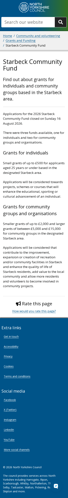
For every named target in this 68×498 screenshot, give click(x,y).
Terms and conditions (17, 376)
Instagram (10, 419)
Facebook (10, 400)
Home (7, 36)
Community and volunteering (38, 36)
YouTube (9, 439)
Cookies (9, 366)
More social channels (17, 449)
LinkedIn (9, 429)
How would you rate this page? (34, 311)
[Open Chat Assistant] (56, 486)
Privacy (8, 356)
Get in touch (11, 336)
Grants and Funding (21, 40)
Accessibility (11, 346)
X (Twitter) (10, 409)
